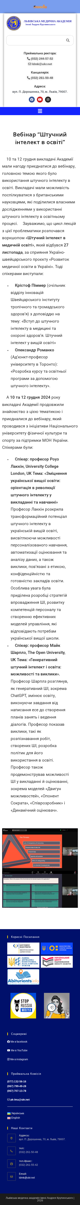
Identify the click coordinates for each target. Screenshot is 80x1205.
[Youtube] (40, 100)
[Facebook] (32, 100)
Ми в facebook (18, 1041)
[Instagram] (48, 100)
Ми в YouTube (19, 1050)
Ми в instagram (19, 1059)
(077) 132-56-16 (16, 1081)
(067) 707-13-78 (16, 1090)
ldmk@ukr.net (27, 1177)
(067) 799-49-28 (16, 1086)
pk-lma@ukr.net (20, 1099)
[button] (40, 111)
